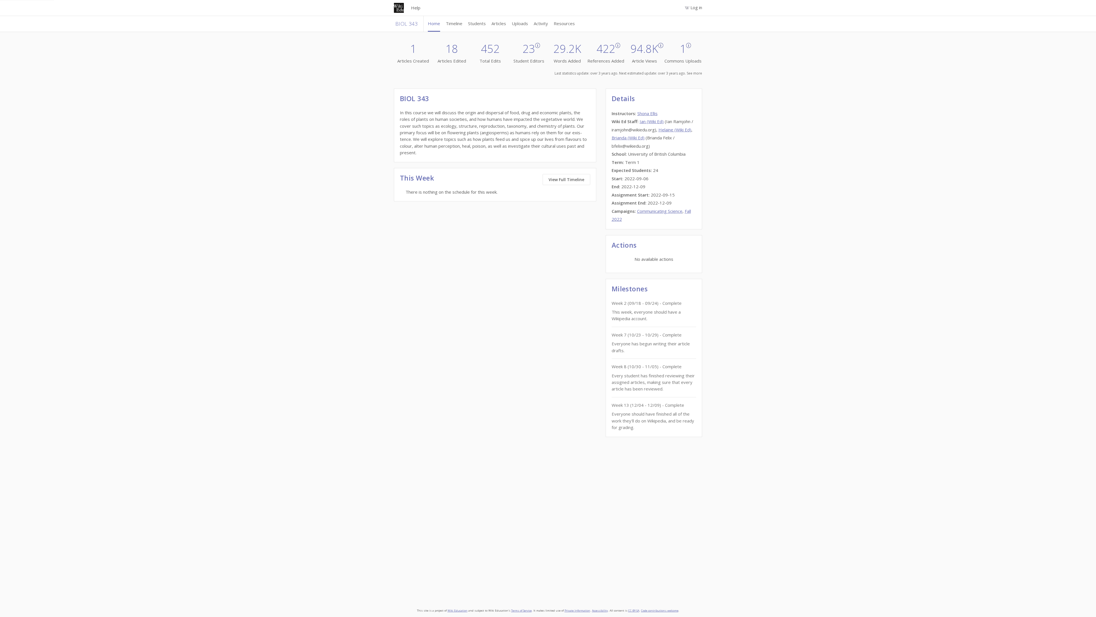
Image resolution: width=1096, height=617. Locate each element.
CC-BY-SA (633, 610)
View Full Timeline (566, 179)
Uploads (520, 23)
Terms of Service (521, 610)
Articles (498, 23)
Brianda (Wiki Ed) (628, 138)
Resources (564, 23)
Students (477, 23)
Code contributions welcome (659, 610)
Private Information (577, 610)
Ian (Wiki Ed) (652, 121)
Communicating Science (659, 211)
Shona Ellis (647, 113)
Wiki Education (458, 610)
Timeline (454, 23)
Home (434, 23)
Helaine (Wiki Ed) (674, 130)
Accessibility (600, 610)
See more (694, 73)
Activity (541, 23)
